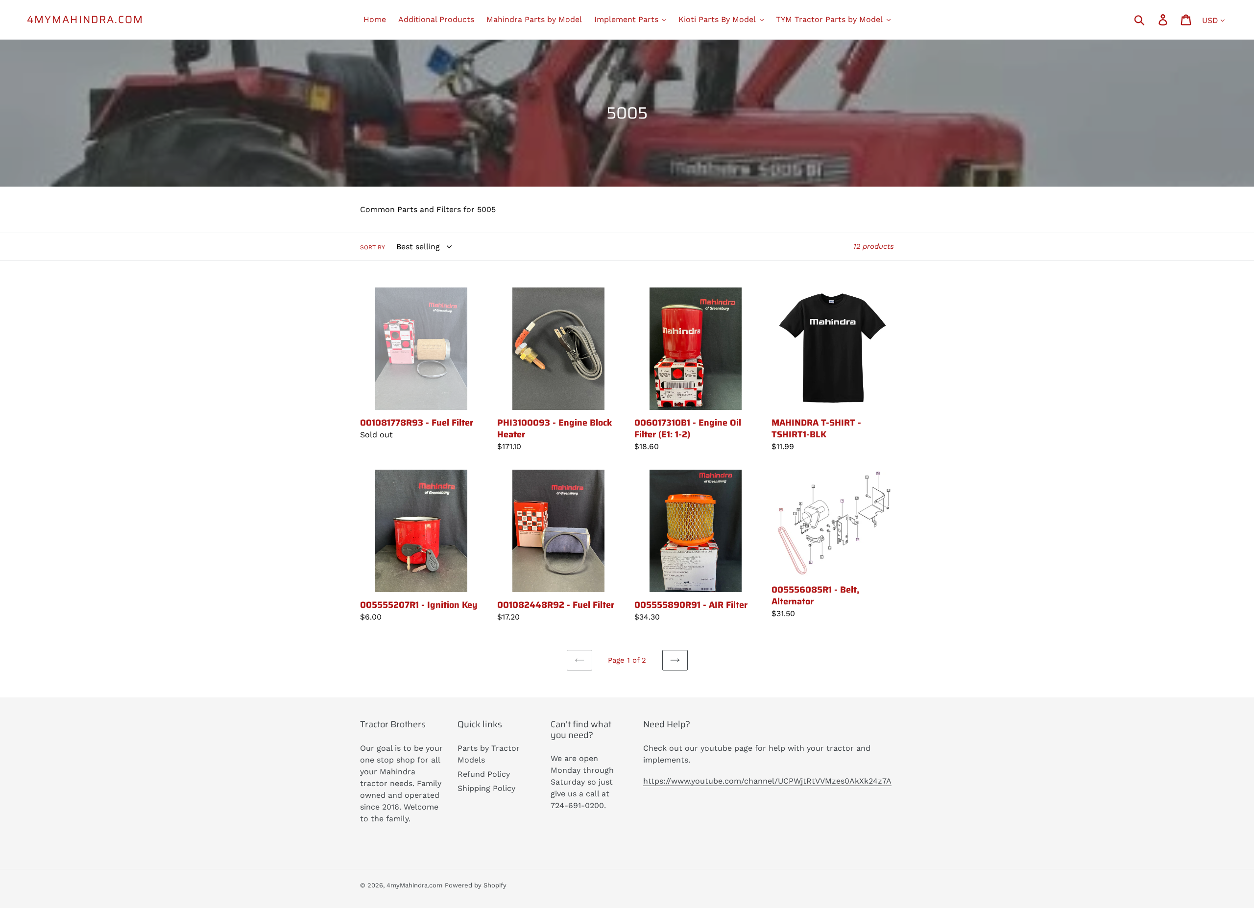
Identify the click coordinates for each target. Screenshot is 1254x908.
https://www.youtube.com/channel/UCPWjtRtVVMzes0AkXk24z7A (767, 781)
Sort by (372, 247)
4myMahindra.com (85, 19)
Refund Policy (484, 774)
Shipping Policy (486, 788)
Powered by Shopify (475, 885)
